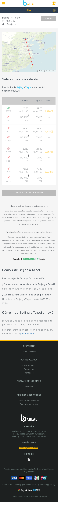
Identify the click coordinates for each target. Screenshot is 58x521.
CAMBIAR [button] (48, 19)
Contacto (29, 373)
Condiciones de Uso (29, 404)
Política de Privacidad (29, 400)
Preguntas (29, 369)
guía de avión (27, 334)
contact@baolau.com (28, 448)
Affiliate (29, 387)
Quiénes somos (29, 352)
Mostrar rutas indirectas (29, 193)
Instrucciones (29, 366)
